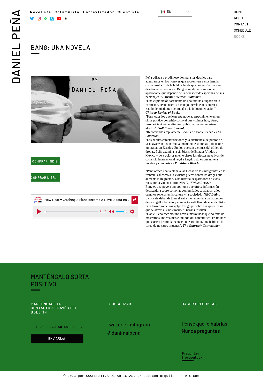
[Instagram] (39, 19)
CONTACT (241, 24)
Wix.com (192, 376)
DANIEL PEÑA (15, 46)
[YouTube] (59, 19)
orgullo (167, 376)
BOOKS (239, 36)
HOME (238, 12)
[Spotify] (45, 19)
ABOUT (239, 18)
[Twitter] (32, 19)
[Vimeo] (52, 19)
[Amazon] (66, 19)
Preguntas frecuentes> (192, 355)
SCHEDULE (242, 30)
